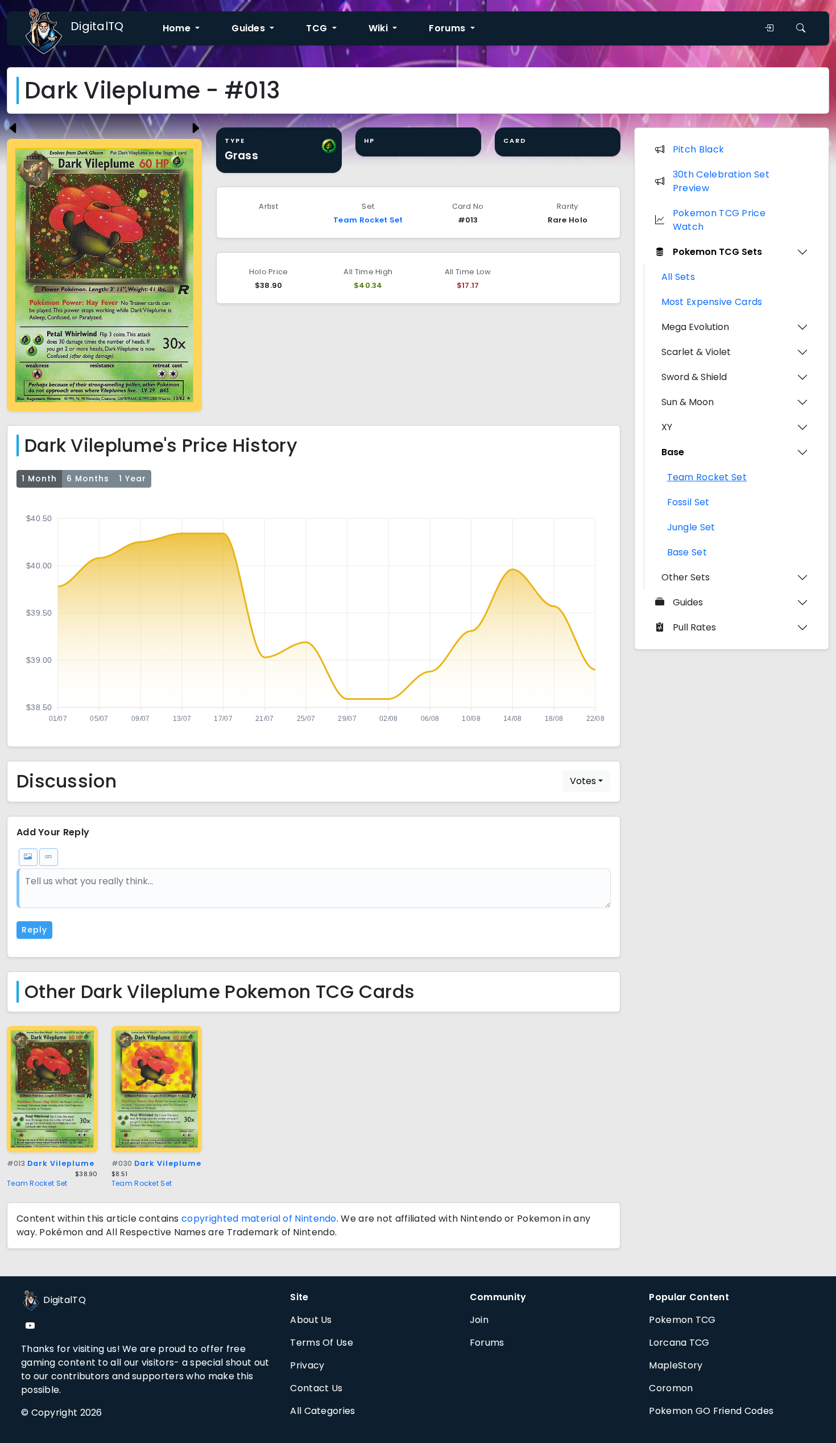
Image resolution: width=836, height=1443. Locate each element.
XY (666, 427)
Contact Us (316, 1388)
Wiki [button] (380, 28)
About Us (311, 1319)
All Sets (678, 276)
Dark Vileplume (50, 1163)
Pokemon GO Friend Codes (711, 1410)
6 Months (88, 478)
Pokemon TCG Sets (717, 251)
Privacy (307, 1365)
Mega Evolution (695, 326)
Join (479, 1319)
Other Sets (685, 577)
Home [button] (178, 28)
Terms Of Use (321, 1342)
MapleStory (675, 1365)
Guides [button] (249, 28)
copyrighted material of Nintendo (259, 1218)
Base (672, 452)
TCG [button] (317, 28)
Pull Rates (694, 627)
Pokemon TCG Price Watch (719, 220)
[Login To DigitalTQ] (769, 28)
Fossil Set (688, 502)
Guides (688, 602)
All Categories (322, 1410)
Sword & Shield (694, 377)
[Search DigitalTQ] (801, 28)
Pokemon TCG (682, 1319)
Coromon (671, 1388)
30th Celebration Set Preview (721, 181)
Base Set (687, 552)
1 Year (132, 478)
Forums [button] (448, 28)
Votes (583, 781)
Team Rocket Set (368, 220)
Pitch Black (698, 149)
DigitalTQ (97, 26)
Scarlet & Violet (696, 351)
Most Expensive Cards (712, 301)
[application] (313, 615)
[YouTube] (30, 1326)
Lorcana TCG (679, 1342)
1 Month (39, 478)
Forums (487, 1342)
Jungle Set (691, 527)
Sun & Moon (687, 402)
